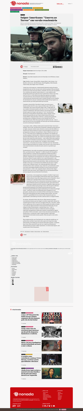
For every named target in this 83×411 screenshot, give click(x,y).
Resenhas (14, 274)
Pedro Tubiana (24, 351)
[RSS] (58, 67)
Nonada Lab (14, 259)
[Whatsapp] (53, 67)
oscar (41, 231)
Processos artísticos (16, 8)
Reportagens (14, 269)
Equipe (44, 393)
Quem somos (14, 257)
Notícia (13, 268)
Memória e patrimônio (16, 10)
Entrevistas (14, 271)
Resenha (22, 14)
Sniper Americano (46, 231)
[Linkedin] (55, 67)
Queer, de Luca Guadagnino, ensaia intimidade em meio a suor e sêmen (31, 344)
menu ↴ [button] (70, 3)
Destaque (32, 231)
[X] (60, 67)
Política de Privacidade (16, 263)
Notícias (59, 392)
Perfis (13, 270)
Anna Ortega (24, 323)
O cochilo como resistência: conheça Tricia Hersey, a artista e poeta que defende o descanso (31, 358)
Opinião (13, 275)
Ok (59, 409)
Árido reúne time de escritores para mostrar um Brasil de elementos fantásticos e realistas (30, 331)
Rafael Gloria (24, 378)
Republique (14, 264)
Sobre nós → (60, 3)
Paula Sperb (24, 337)
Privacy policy (64, 409)
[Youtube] (61, 67)
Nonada (26, 66)
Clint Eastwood (27, 231)
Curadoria (14, 272)
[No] (81, 409)
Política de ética (15, 261)
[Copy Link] (57, 67)
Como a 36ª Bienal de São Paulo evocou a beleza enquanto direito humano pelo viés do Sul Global (30, 317)
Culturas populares (28, 10)
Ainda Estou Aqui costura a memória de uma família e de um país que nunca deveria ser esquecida (31, 372)
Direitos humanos (38, 8)
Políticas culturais (27, 8)
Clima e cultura (15, 11)
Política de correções (16, 262)
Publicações (14, 258)
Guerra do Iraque (37, 231)
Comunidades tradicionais (41, 10)
